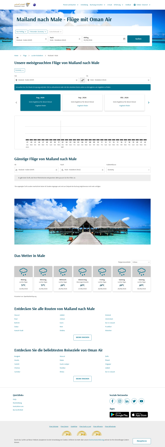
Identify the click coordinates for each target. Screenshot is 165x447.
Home (16, 56)
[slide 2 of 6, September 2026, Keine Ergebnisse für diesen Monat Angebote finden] (82, 102)
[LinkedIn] (127, 401)
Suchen (138, 39)
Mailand (108, 315)
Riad (15, 319)
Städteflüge (74, 426)
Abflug (86, 38)
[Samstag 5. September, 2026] (78, 139)
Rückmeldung (17, 403)
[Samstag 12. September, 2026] (105, 139)
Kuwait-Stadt (18, 331)
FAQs (14, 399)
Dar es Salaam (110, 323)
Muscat (17, 315)
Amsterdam (109, 319)
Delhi (107, 356)
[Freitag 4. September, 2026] (74, 139)
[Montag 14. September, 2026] (113, 139)
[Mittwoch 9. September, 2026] (94, 139)
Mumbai (62, 368)
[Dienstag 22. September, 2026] (145, 139)
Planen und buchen (71, 5)
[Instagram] (120, 401)
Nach (52, 38)
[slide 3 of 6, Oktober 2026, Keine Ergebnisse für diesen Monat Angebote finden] (124, 102)
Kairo (61, 323)
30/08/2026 (88, 40)
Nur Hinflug (20, 32)
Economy (18, 70)
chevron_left (16, 102)
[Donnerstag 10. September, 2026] (98, 139)
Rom (61, 327)
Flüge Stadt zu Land (85, 426)
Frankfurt (108, 327)
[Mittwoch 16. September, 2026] (121, 139)
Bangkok (17, 356)
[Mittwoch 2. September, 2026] (66, 139)
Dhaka (62, 372)
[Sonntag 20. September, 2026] (137, 139)
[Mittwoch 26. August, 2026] (39, 139)
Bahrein (17, 323)
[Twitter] (134, 401)
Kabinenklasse (111, 165)
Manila (16, 360)
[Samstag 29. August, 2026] (50, 139)
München (108, 331)
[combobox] (30, 40)
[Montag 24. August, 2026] (31, 139)
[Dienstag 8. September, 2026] (90, 139)
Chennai (17, 368)
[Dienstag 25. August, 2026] (35, 139)
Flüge (25, 56)
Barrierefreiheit (18, 410)
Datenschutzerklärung (96, 440)
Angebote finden (40, 106)
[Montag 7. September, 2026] (86, 139)
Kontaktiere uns (18, 406)
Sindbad (128, 5)
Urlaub (109, 5)
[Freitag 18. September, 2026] (129, 139)
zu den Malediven (37, 56)
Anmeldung (84, 5)
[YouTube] (141, 401)
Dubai (16, 327)
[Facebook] (112, 401)
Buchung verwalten (98, 5)
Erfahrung (119, 5)
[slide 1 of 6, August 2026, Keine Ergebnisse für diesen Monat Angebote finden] (40, 102)
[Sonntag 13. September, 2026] (109, 139)
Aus (15, 76)
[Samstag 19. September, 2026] (133, 139)
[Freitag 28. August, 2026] (46, 139)
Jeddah (62, 315)
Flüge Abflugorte (98, 426)
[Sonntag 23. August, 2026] (27, 139)
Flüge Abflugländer (110, 426)
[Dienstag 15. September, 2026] (117, 139)
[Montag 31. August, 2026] (58, 139)
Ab (17, 38)
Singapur (108, 364)
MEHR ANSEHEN (82, 337)
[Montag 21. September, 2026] (141, 139)
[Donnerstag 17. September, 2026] (125, 139)
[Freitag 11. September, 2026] (101, 139)
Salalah (16, 364)
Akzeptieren (142, 441)
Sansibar (17, 372)
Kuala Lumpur (64, 364)
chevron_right (149, 102)
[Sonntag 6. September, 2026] (82, 139)
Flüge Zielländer (53, 426)
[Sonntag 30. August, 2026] (54, 139)
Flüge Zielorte (64, 426)
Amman (62, 319)
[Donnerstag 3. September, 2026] (70, 139)
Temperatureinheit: (124, 262)
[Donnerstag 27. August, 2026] (43, 139)
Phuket (107, 360)
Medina (62, 331)
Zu (87, 76)
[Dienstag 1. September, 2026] (62, 139)
